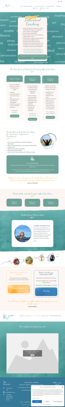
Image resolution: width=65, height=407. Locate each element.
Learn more (14, 116)
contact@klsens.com (10, 392)
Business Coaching (28, 6)
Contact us (42, 8)
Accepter (37, 401)
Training (58, 6)
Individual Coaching (39, 6)
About (22, 402)
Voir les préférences (57, 401)
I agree (32, 355)
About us (35, 8)
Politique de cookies (47, 404)
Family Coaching (50, 6)
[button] (62, 387)
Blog (47, 8)
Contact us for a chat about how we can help (32, 57)
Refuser (47, 401)
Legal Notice (27, 402)
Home (21, 6)
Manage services (36, 397)
